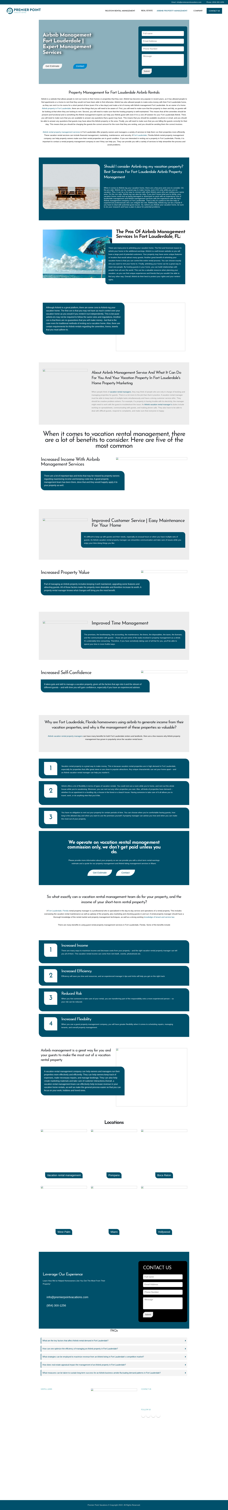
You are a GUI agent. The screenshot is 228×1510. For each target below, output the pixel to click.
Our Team (46, 1409)
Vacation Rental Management (54, 1394)
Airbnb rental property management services (61, 132)
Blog (44, 1414)
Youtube (153, 1415)
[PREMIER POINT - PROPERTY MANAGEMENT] (24, 10)
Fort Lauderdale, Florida (58, 911)
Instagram (158, 1415)
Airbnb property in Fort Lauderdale (56, 108)
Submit (147, 71)
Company (198, 11)
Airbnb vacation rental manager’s (158, 404)
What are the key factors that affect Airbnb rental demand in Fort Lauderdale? (75, 1340)
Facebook (143, 1415)
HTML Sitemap (48, 1429)
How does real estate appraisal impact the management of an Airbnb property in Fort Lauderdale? (84, 1365)
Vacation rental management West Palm (58, 1449)
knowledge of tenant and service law (159, 917)
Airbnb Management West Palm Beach (57, 1483)
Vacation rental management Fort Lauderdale (60, 1434)
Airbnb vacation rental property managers (65, 736)
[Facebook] (6, 2)
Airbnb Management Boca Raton (55, 1478)
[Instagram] (20, 2)
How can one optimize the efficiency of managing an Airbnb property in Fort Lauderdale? (80, 1349)
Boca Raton (164, 1175)
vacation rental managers (120, 392)
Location (46, 1424)
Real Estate (147, 11)
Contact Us (214, 11)
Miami (114, 1231)
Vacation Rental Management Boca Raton (59, 1444)
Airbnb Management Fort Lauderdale (58, 1463)
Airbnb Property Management (172, 11)
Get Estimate (52, 66)
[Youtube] (15, 2)
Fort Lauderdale (140, 135)
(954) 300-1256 (56, 1305)
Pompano (114, 1175)
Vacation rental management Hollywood (58, 1454)
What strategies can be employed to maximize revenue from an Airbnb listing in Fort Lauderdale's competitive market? (93, 1357)
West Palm (64, 1231)
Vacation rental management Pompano (57, 1459)
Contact (80, 66)
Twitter (148, 1415)
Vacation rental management (120, 11)
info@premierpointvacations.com (67, 1297)
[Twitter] (11, 2)
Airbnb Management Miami (53, 1473)
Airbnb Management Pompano (54, 1488)
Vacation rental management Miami (56, 1439)
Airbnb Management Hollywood (54, 1468)
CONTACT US (157, 1268)
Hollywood (164, 1231)
